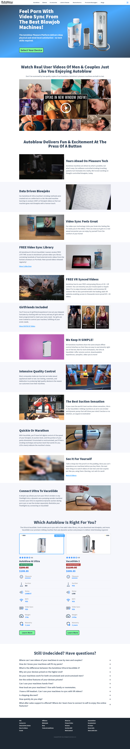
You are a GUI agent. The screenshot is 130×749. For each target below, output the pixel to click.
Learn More (27, 632)
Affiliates (44, 720)
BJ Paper (90, 725)
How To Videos (23, 728)
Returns (67, 725)
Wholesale (45, 723)
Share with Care (92, 730)
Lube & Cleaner (64, 2)
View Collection (25, 266)
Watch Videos (71, 475)
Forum (21, 730)
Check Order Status (25, 725)
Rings (102, 2)
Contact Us (22, 723)
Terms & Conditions (48, 728)
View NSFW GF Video (27, 326)
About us (67, 720)
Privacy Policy (69, 723)
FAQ (20, 720)
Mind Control (69, 730)
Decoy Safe (91, 728)
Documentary (92, 723)
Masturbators (77, 2)
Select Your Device (31, 50)
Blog (43, 725)
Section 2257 (68, 728)
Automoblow (92, 720)
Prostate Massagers (91, 2)
